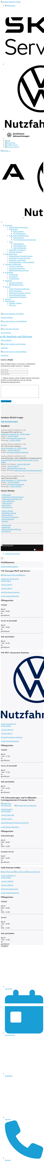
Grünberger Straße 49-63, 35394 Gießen (15, 434)
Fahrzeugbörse (18, 231)
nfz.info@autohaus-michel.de (17, 452)
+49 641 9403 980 (23, 464)
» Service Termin (7, 511)
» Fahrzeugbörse (7, 515)
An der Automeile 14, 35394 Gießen (14, 448)
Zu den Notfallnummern (9, 567)
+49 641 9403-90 (13, 450)
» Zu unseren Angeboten (10, 517)
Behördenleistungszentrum (19, 270)
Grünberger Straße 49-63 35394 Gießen (10, 580)
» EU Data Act (6, 531)
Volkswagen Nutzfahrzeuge (19, 236)
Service (7, 287)
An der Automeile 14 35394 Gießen (8, 725)
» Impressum (5, 527)
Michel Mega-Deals (16, 285)
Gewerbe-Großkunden (13, 264)
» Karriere (4, 521)
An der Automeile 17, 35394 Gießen (14, 480)
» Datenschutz (6, 525)
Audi (11, 242)
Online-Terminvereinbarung (19, 289)
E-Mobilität (9, 272)
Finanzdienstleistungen (17, 295)
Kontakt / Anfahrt (15, 303)
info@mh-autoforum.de (15, 484)
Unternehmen (10, 301)
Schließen (5, 946)
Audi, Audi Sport (8, 501)
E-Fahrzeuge (13, 274)
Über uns (12, 305)
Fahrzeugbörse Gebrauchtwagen (20, 256)
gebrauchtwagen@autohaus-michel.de (28, 470)
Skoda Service (7, 507)
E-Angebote (13, 277)
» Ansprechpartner (7, 519)
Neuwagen (9, 225)
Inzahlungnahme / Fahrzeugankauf (21, 262)
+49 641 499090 (13, 482)
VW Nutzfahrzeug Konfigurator (24, 240)
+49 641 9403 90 (7, 730)
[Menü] (9, 151)
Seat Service (6, 505)
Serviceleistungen (15, 291)
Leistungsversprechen (17, 268)
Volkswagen (13, 229)
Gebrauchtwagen (11, 254)
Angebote (8, 281)
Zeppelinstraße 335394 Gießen (7, 810)
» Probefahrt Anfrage (8, 513)
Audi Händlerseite (19, 246)
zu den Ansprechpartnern (10, 596)
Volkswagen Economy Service (20, 293)
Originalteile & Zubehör (18, 297)
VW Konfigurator (19, 234)
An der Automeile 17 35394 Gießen (8, 877)
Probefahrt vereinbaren (17, 250)
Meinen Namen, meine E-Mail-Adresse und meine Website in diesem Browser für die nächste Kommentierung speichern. (20, 380)
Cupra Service (7, 503)
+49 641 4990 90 (7, 881)
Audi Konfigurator (20, 248)
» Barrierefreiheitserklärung (11, 529)
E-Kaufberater (14, 279)
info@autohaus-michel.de (16, 438)
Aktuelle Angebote (16, 252)
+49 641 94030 (12, 436)
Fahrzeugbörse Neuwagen (18, 227)
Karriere (8, 299)
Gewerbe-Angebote (16, 266)
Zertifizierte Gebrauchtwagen (19, 258)
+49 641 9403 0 (13, 466)
